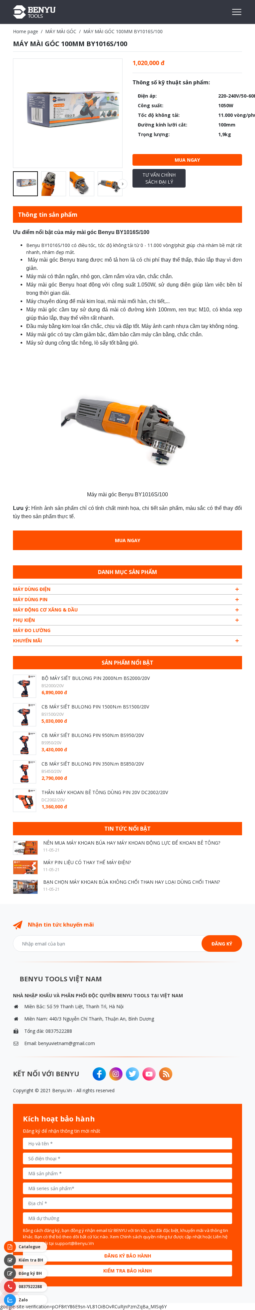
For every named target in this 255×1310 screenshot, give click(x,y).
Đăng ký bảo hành (127, 1256)
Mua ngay (187, 160)
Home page (25, 31)
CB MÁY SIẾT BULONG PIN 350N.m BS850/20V (93, 764)
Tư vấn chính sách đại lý (159, 178)
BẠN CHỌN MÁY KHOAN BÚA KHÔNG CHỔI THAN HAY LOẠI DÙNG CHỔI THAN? (131, 882)
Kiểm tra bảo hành (127, 1271)
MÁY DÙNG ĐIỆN (31, 589)
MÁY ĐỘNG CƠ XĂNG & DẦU (45, 610)
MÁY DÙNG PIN (30, 599)
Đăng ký (222, 944)
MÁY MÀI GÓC (60, 31)
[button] (123, 184)
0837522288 (58, 1031)
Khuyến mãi (27, 640)
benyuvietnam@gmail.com (66, 1043)
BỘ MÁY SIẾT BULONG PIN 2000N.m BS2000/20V (96, 678)
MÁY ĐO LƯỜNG (31, 630)
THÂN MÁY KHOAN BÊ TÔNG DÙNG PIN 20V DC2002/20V (105, 792)
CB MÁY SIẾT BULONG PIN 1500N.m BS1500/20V (95, 706)
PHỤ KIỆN (24, 620)
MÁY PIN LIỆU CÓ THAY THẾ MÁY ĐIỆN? (87, 862)
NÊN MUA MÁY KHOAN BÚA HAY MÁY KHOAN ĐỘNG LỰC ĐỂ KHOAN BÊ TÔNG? (131, 843)
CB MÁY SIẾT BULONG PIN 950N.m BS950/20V (93, 735)
